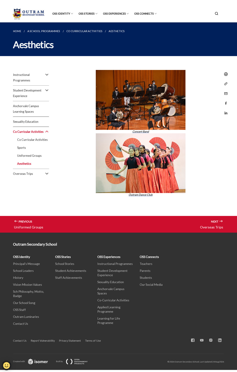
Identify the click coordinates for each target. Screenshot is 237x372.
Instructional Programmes (115, 264)
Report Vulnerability (43, 340)
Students (146, 277)
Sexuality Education (25, 121)
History (18, 277)
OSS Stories (87, 13)
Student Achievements (70, 271)
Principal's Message (26, 264)
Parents (145, 271)
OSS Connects (144, 13)
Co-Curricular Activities (113, 300)
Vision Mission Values (27, 284)
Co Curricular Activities (32, 139)
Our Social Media (151, 284)
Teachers (146, 264)
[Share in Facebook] (225, 101)
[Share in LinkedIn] (225, 110)
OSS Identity (61, 13)
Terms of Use (93, 340)
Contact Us (20, 323)
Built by (59, 361)
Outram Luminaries (26, 317)
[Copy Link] (225, 84)
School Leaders (23, 271)
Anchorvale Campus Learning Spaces (26, 108)
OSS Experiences (114, 13)
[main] (118, 127)
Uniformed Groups (29, 155)
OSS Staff (19, 310)
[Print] (225, 74)
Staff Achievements (68, 277)
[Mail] (225, 91)
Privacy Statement (70, 340)
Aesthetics (24, 163)
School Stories (64, 264)
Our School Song (24, 303)
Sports (21, 147)
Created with (19, 361)
